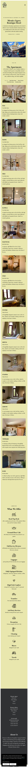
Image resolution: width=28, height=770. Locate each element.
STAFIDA (5, 374)
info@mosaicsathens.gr (14, 720)
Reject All (5, 764)
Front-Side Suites (5, 108)
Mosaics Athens (14, 707)
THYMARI (5, 439)
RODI (4, 471)
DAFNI (4, 140)
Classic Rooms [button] (20, 80)
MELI (3, 174)
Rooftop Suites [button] (18, 82)
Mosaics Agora (14, 696)
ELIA (3, 106)
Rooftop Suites (5, 441)
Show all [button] (6, 80)
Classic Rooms (5, 312)
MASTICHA (5, 242)
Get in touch (14, 718)
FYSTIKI (4, 310)
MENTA (4, 342)
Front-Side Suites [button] (10, 82)
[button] (14, 94)
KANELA (5, 208)
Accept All (13, 764)
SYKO (4, 276)
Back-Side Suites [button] (13, 80)
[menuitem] (6, 80)
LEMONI (4, 407)
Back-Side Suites (5, 244)
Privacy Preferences (6, 761)
